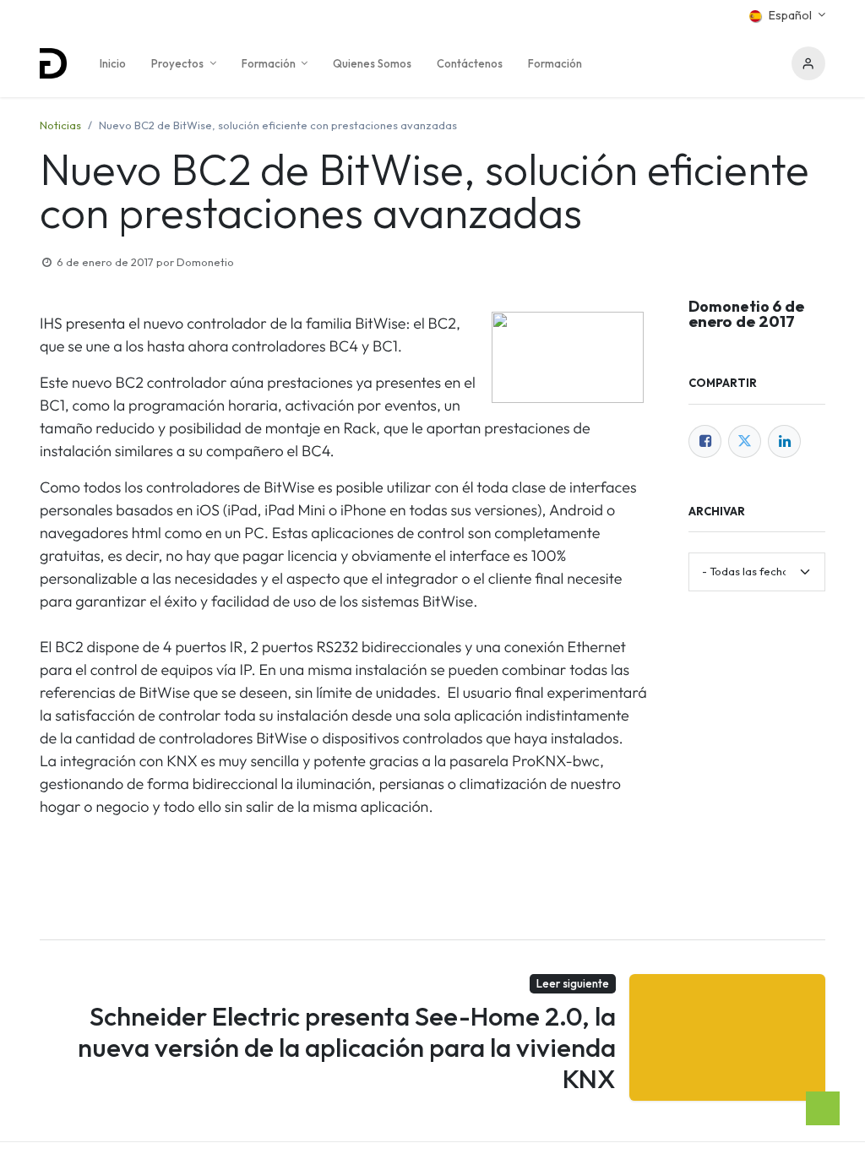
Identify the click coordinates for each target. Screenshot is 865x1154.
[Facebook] (704, 441)
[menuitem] (113, 63)
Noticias (60, 125)
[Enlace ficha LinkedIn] (784, 441)
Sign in (808, 63)
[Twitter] (744, 441)
